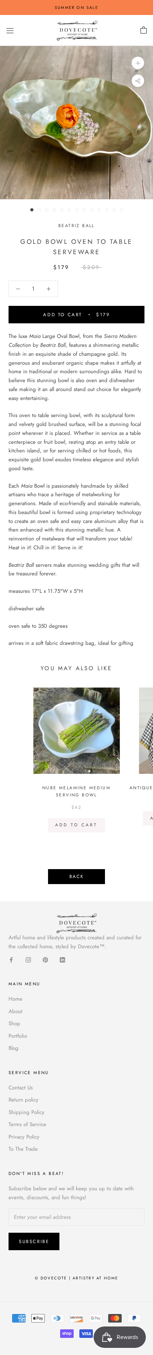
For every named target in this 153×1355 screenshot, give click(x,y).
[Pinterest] (45, 959)
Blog (14, 1048)
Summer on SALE (76, 7)
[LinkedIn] (62, 959)
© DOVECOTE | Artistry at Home (76, 1278)
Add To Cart (76, 825)
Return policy (23, 1100)
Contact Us (21, 1088)
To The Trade (23, 1149)
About (15, 1011)
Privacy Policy (24, 1137)
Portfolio (18, 1036)
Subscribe (34, 1241)
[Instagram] (28, 959)
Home (15, 999)
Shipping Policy (26, 1112)
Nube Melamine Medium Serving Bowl (76, 791)
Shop (14, 1023)
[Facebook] (11, 959)
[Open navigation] (10, 31)
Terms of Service (27, 1124)
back (76, 876)
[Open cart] (144, 30)
